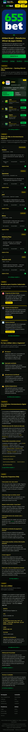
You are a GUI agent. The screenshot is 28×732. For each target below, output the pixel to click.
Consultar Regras (10, 331)
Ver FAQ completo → (14, 578)
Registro (24, 5)
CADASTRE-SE (14, 56)
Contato (16, 701)
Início (16, 709)
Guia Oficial (17, 697)
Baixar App (3, 711)
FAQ (16, 699)
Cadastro (17, 703)
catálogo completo (11, 451)
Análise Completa (18, 93)
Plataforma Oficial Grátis (8, 459)
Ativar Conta (9, 302)
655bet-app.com (7, 629)
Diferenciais (4, 703)
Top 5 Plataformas (5, 697)
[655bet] (9, 6)
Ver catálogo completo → (14, 277)
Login (17, 5)
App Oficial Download (7, 464)
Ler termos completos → (7, 688)
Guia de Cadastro (21, 461)
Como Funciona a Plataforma (9, 461)
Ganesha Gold (19, 448)
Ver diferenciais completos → (14, 397)
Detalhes (23, 102)
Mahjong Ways (10, 448)
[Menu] (2, 5)
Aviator (23, 443)
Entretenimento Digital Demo (9, 456)
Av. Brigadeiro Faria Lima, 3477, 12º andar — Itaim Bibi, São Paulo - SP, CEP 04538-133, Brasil (13, 622)
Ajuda (16, 713)
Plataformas (5, 61)
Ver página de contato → (14, 647)
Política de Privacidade (8, 729)
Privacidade (4, 713)
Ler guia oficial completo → (8, 467)
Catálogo (12, 61)
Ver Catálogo (9, 317)
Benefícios (19, 61)
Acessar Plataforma (6, 93)
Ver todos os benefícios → (14, 335)
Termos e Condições (20, 729)
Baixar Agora (23, 2)
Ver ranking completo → (14, 129)
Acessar (23, 100)
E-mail (12, 521)
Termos (3, 715)
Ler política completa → (7, 667)
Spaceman (5, 445)
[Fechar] (2, 2)
